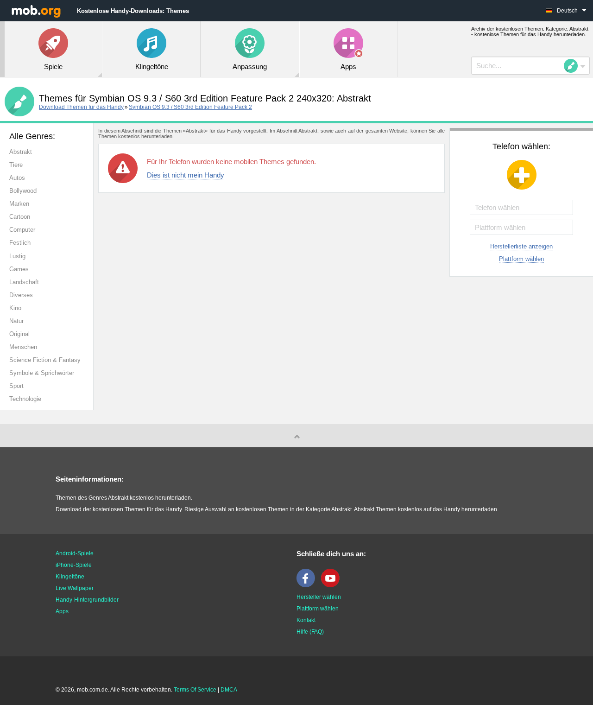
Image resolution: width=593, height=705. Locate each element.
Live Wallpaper (75, 588)
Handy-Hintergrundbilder (87, 600)
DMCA (229, 689)
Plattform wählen (521, 258)
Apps (62, 611)
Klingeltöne (70, 576)
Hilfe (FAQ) (310, 632)
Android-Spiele (75, 553)
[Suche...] (573, 66)
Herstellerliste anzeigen (521, 246)
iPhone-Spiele (74, 565)
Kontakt (305, 620)
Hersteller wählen (318, 597)
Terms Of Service (195, 689)
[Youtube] (332, 585)
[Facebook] (308, 585)
